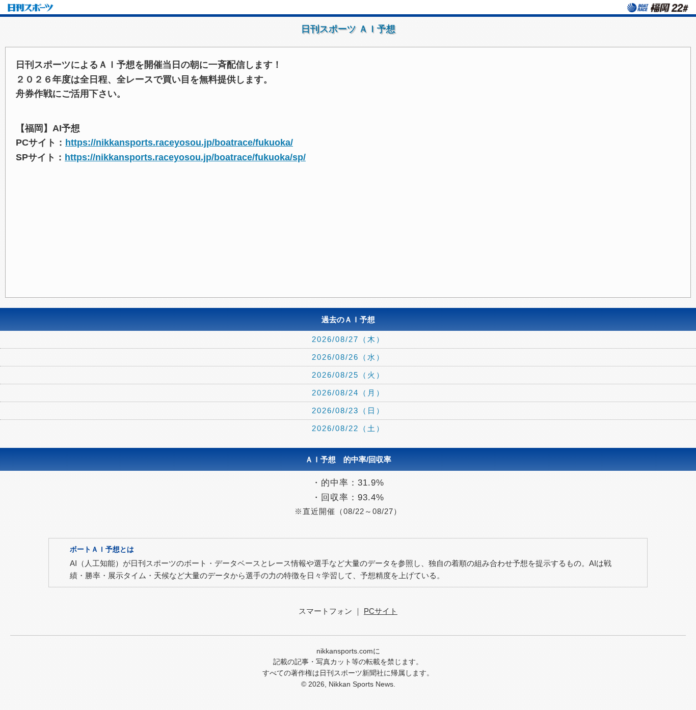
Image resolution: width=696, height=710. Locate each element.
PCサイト (380, 611)
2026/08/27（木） (348, 339)
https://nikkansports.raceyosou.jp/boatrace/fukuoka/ (179, 142)
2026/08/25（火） (348, 375)
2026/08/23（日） (348, 410)
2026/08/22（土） (348, 428)
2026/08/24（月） (348, 392)
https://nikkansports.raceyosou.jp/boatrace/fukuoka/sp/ (185, 157)
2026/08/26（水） (348, 357)
